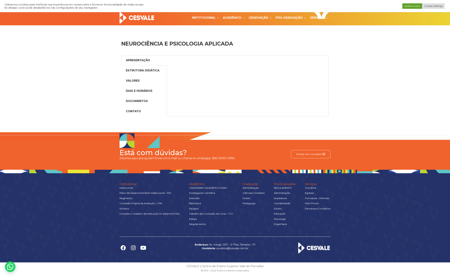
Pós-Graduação (289, 17)
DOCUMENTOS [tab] (137, 101)
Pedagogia (249, 203)
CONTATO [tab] (133, 111)
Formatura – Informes (317, 198)
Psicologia (280, 219)
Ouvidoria (310, 187)
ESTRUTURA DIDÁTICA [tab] (142, 70)
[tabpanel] (248, 58)
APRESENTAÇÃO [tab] (138, 60)
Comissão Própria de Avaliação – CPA (141, 203)
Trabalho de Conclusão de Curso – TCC (211, 213)
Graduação (258, 17)
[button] (10, 267)
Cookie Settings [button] (433, 6)
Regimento (126, 198)
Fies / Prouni (312, 203)
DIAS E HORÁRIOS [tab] (139, 91)
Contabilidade (282, 203)
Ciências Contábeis (254, 193)
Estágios (194, 208)
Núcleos (124, 208)
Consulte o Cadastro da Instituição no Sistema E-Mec (150, 213)
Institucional (204, 17)
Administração (251, 187)
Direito (246, 198)
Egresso (309, 193)
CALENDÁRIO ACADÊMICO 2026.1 (208, 187)
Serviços (317, 17)
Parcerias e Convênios (317, 208)
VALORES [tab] (133, 80)
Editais (193, 219)
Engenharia (280, 224)
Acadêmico (232, 17)
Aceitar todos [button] (412, 6)
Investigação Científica (202, 193)
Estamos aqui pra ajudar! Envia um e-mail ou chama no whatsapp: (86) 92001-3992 (177, 158)
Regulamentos (197, 224)
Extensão (194, 198)
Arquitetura (280, 198)
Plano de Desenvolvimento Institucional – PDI (145, 193)
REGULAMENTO (283, 187)
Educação (279, 213)
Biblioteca (195, 203)
